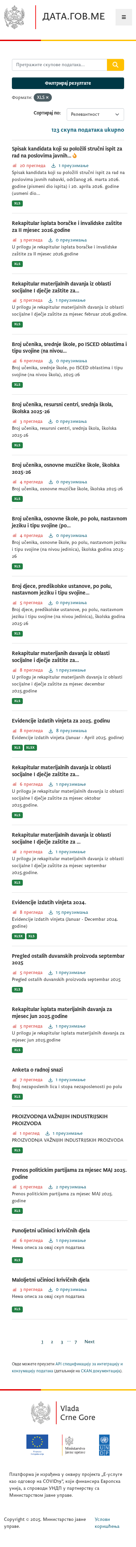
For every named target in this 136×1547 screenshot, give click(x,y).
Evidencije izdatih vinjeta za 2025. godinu (61, 721)
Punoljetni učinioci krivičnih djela (51, 1230)
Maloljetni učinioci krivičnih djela (50, 1280)
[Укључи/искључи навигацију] (124, 17)
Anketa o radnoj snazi (37, 1070)
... (69, 1340)
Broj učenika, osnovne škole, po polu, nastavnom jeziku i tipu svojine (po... (69, 522)
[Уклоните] (47, 98)
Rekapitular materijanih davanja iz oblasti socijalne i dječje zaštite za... (61, 657)
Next (90, 1342)
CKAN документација (100, 1371)
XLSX (30, 747)
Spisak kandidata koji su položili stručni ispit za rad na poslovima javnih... (67, 152)
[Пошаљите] (115, 65)
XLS (17, 203)
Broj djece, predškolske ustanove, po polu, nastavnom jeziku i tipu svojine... (62, 590)
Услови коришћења (107, 1523)
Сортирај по (46, 113)
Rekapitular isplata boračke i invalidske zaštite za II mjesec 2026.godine (67, 227)
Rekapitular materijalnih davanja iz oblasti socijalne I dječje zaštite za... (61, 287)
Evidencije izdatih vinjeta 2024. (49, 902)
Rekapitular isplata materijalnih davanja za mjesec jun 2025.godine (62, 1013)
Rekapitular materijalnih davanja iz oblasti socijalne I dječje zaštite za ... (61, 838)
